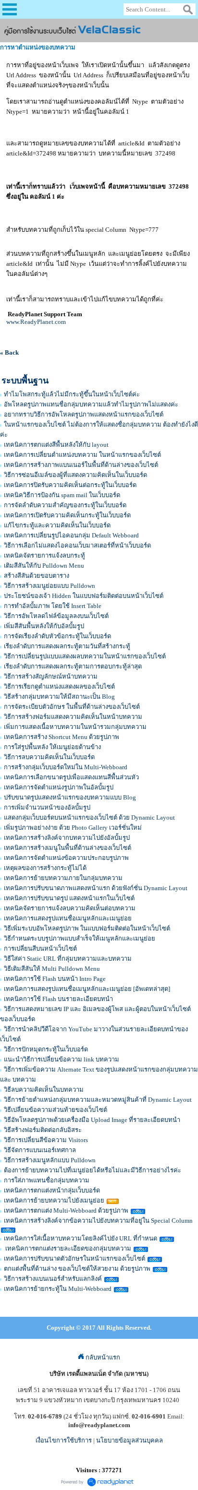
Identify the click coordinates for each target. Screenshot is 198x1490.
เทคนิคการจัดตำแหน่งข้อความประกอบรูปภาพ (66, 857)
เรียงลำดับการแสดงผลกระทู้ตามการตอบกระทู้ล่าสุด (73, 666)
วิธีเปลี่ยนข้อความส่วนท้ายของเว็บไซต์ (55, 1109)
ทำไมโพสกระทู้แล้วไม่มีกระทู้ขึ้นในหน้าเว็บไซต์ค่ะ (72, 394)
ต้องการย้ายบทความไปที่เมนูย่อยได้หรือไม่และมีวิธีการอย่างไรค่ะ (92, 1170)
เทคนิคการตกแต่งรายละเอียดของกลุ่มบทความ (67, 1248)
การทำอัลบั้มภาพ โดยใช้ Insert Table (52, 605)
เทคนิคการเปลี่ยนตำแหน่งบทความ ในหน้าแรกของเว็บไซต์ (82, 454)
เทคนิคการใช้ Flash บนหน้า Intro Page (55, 978)
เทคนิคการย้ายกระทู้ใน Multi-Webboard (57, 1288)
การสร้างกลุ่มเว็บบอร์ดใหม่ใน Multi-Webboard (65, 767)
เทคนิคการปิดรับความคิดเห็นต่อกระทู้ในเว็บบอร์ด (70, 485)
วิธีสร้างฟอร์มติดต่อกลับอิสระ (43, 1129)
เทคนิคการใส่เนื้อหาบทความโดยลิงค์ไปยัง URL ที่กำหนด (80, 1238)
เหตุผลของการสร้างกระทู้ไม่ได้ (45, 867)
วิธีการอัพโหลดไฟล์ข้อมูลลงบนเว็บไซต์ (56, 616)
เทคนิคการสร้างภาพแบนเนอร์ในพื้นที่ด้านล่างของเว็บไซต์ (81, 464)
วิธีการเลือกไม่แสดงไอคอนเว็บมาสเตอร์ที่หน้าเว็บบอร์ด (77, 545)
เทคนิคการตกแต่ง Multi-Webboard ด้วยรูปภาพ (66, 1210)
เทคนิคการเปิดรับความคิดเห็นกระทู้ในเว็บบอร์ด (67, 515)
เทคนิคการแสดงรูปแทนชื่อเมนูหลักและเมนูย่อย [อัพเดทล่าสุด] (87, 988)
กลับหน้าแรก (102, 1357)
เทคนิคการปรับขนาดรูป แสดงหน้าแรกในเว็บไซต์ (69, 898)
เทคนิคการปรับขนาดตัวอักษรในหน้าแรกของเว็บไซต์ (74, 1258)
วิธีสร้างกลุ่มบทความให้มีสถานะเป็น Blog (59, 696)
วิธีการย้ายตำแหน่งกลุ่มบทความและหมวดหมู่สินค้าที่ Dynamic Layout (98, 1099)
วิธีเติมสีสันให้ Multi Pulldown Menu (52, 968)
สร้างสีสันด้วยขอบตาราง (36, 575)
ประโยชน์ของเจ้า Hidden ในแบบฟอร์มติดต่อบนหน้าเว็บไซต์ (83, 595)
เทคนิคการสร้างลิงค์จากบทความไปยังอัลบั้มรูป (67, 837)
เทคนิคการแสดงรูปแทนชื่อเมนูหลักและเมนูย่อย (68, 918)
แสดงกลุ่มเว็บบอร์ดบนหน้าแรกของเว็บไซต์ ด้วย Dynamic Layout (89, 817)
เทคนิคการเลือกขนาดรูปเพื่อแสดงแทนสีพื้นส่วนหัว (71, 777)
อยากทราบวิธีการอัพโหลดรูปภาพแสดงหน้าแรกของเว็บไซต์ (83, 414)
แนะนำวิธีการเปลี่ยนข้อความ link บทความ (61, 1059)
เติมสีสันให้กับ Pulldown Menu (44, 565)
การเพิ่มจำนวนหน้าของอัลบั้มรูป (47, 807)
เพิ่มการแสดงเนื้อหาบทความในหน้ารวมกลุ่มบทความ (75, 726)
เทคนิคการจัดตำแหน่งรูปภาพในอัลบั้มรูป (58, 787)
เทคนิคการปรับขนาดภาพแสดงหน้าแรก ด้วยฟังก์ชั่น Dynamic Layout (95, 888)
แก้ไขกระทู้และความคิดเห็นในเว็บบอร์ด (57, 525)
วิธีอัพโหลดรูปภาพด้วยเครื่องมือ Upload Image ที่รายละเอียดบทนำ (92, 1119)
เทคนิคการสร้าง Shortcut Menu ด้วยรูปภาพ (61, 736)
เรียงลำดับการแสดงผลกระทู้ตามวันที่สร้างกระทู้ (67, 646)
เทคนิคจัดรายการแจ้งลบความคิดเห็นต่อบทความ (70, 908)
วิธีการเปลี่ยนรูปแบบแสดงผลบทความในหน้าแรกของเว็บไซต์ (85, 656)
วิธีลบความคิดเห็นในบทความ (44, 1089)
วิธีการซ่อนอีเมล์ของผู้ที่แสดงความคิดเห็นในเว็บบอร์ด (75, 474)
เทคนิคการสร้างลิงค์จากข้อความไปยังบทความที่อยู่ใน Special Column (98, 1220)
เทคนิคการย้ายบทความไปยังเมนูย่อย (54, 1200)
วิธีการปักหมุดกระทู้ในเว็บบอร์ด (46, 1049)
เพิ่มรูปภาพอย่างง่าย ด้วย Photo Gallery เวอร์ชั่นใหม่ (73, 827)
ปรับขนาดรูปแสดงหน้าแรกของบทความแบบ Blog (70, 797)
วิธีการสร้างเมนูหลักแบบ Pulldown (50, 1160)
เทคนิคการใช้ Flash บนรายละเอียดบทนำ (58, 998)
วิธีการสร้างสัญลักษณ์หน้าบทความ (51, 676)
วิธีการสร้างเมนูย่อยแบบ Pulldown (49, 585)
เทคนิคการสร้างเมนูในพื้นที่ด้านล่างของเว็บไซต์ (67, 847)
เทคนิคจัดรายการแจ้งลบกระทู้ (44, 555)
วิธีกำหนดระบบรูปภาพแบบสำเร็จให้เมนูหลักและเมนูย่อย (79, 938)
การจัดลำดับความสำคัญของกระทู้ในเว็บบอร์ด (65, 505)
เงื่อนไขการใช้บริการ (64, 1440)
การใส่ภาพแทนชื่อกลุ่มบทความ (46, 1180)
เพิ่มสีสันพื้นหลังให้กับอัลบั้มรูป (44, 626)
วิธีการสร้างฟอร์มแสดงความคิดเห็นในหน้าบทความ (73, 716)
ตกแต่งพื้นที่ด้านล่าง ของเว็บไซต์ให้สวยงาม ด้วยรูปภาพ (77, 1268)
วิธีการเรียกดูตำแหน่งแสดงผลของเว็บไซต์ (59, 686)
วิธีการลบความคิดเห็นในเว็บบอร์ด (49, 757)
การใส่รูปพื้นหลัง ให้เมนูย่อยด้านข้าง (52, 747)
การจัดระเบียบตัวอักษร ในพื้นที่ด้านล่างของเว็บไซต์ (72, 706)
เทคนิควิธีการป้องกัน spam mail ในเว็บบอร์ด (62, 495)
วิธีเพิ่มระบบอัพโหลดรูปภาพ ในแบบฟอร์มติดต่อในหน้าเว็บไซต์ (87, 928)
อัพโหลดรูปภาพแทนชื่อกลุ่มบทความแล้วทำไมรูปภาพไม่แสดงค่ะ (91, 404)
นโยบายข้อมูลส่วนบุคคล (129, 1440)
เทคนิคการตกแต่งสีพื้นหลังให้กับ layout (56, 444)
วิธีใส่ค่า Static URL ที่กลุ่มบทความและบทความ (68, 958)
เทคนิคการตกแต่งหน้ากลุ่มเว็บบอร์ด (52, 1190)
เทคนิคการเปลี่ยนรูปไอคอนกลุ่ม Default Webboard (71, 535)
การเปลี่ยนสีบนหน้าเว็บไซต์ (40, 948)
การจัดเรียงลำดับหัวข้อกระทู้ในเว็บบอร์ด (57, 636)
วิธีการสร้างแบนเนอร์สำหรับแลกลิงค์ (53, 1278)
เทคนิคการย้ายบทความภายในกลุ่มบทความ (63, 878)
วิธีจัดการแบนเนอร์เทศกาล (40, 1150)
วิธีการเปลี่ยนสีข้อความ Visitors (46, 1140)
